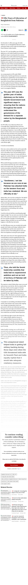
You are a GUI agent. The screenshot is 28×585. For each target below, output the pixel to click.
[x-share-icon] (5, 30)
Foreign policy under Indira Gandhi (7, 476)
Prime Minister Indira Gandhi (13, 481)
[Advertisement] (14, 2)
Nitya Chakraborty (5, 24)
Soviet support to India (5, 483)
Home (2, 8)
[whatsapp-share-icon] (2, 30)
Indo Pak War (3, 481)
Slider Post (14, 474)
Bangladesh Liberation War (6, 474)
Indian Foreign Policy (22, 479)
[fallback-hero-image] (6, 493)
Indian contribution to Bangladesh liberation (9, 479)
